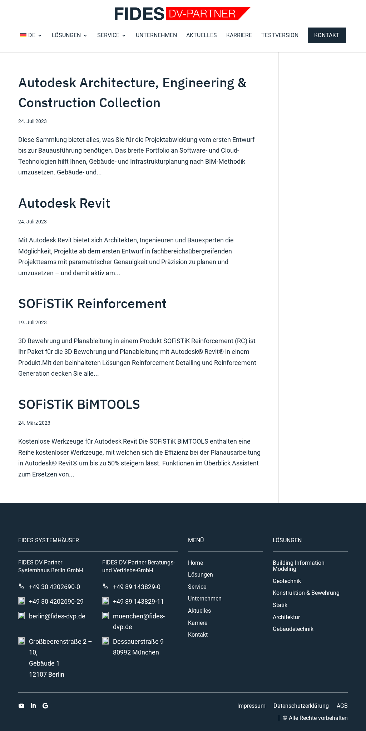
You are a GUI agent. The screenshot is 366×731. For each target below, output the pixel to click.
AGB (342, 706)
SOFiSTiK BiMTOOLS (79, 404)
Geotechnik (287, 581)
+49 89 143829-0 (136, 587)
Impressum (251, 706)
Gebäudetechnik (293, 629)
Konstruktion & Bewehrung (306, 593)
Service (108, 36)
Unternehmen (156, 36)
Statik (280, 605)
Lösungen (66, 36)
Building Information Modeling (299, 566)
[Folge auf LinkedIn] (33, 705)
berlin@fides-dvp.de (57, 616)
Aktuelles (201, 36)
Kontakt (327, 35)
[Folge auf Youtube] (21, 705)
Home (195, 563)
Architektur (286, 617)
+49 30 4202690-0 (54, 587)
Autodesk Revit (64, 202)
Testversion (279, 36)
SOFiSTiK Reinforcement (92, 303)
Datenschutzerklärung (301, 706)
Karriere (239, 36)
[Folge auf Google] (45, 705)
